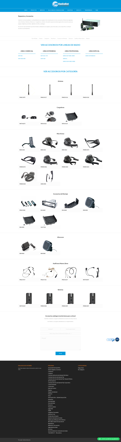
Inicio (49, 395)
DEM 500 (43, 58)
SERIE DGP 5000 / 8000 (69, 55)
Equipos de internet (52, 392)
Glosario (50, 393)
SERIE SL (65, 58)
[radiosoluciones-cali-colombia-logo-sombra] (60, 4)
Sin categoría (81, 369)
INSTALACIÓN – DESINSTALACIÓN (57, 397)
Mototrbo (50, 399)
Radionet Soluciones (26, 439)
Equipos (50, 390)
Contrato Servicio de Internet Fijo (56, 377)
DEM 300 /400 (21, 58)
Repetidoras (51, 423)
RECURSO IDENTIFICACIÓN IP (56, 421)
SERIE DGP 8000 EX (90, 55)
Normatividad (51, 401)
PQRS (49, 410)
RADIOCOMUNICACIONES (55, 418)
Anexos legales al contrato (54, 369)
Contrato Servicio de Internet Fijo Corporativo (59, 382)
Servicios (50, 429)
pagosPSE (50, 408)
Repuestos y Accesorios (54, 425)
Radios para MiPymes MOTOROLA (56, 419)
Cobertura (50, 371)
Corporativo (51, 386)
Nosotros (50, 405)
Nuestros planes (52, 406)
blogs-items (81, 367)
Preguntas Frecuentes (53, 412)
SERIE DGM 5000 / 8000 (69, 61)
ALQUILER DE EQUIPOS (54, 367)
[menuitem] (25, 10)
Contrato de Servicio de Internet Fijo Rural (58, 375)
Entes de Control (52, 388)
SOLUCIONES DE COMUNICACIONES (58, 431)
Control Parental (52, 384)
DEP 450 (20, 55)
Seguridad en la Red (52, 427)
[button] (108, 438)
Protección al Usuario (53, 416)
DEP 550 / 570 (44, 55)
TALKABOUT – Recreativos (55, 432)
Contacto (50, 373)
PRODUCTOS (51, 414)
